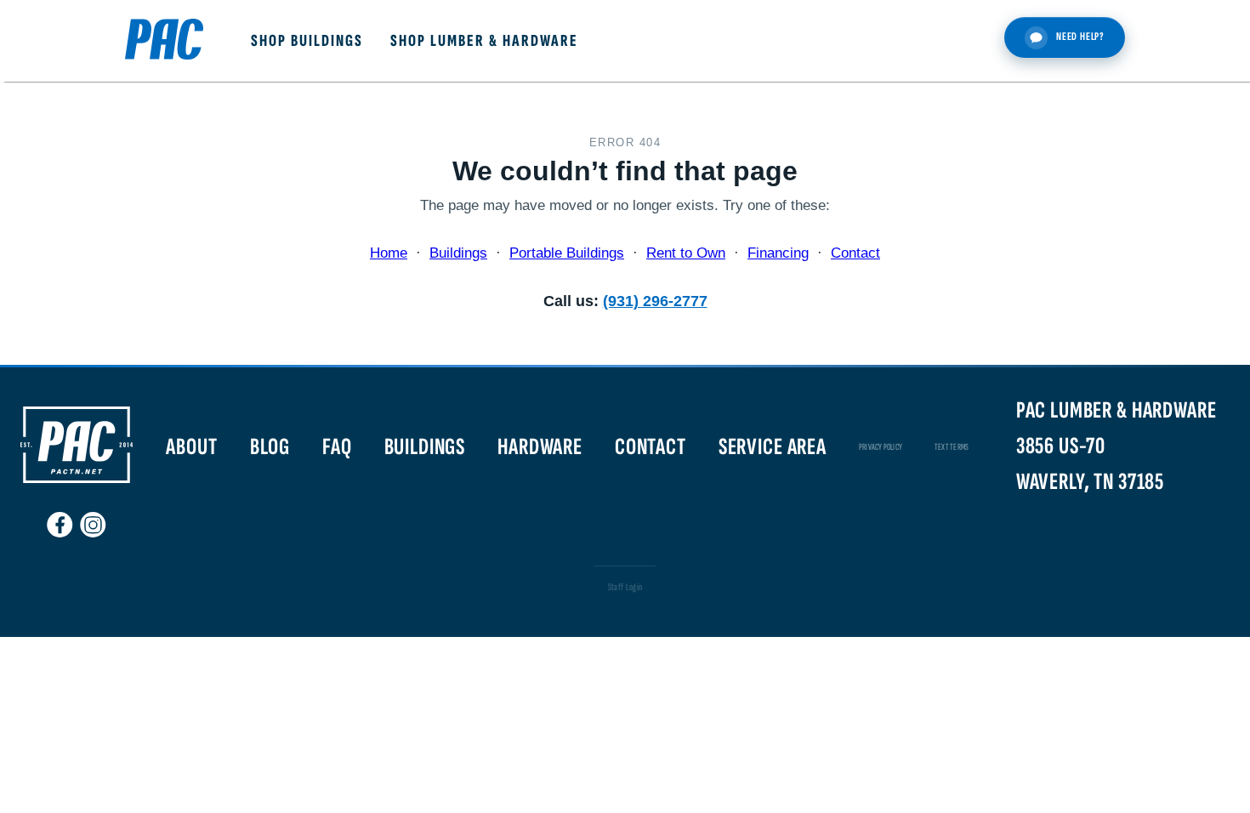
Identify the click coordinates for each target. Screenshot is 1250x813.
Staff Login (625, 587)
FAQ (337, 447)
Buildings (458, 253)
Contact (855, 253)
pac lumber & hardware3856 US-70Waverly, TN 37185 (1116, 446)
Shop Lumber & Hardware (484, 41)
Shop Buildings (307, 41)
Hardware (539, 447)
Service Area (773, 447)
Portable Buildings (566, 253)
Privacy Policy (880, 446)
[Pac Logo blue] (164, 41)
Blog (270, 447)
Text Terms (952, 446)
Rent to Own (685, 253)
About (191, 447)
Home (388, 253)
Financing (778, 253)
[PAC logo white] (76, 479)
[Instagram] (93, 517)
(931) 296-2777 (655, 301)
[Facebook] (60, 517)
